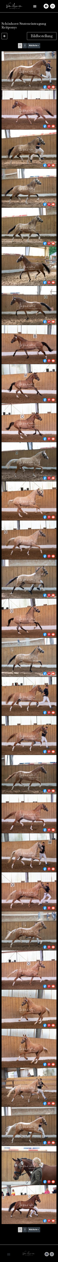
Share (45, 87)
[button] (34, 6)
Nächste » (34, 46)
